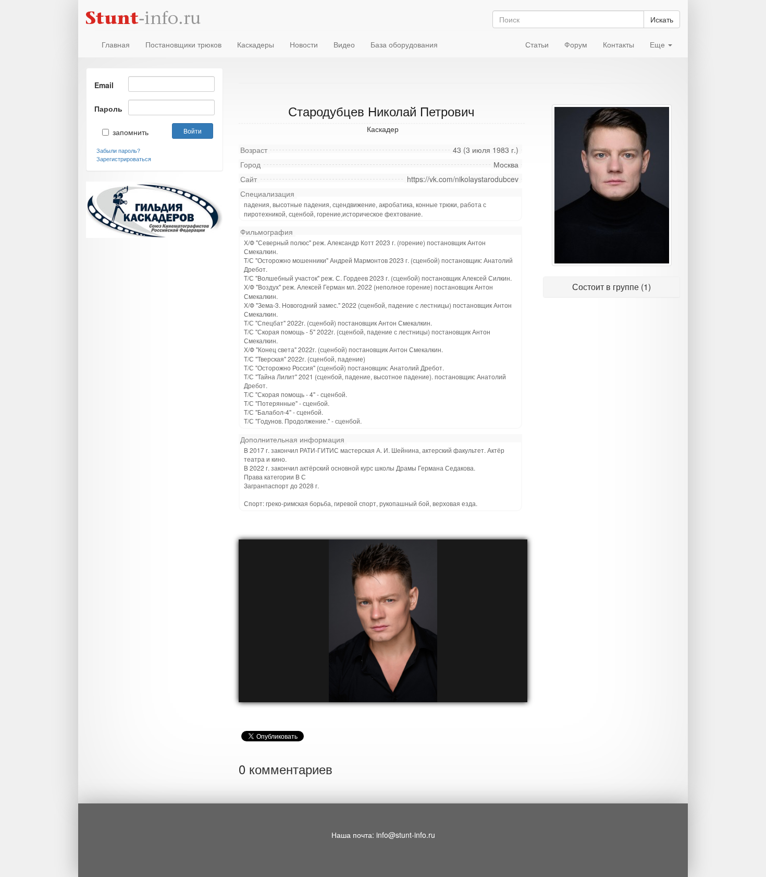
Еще (658, 44)
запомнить (123, 132)
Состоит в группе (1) (611, 287)
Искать (661, 19)
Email (104, 85)
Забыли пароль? (118, 150)
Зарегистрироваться (123, 158)
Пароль (107, 108)
